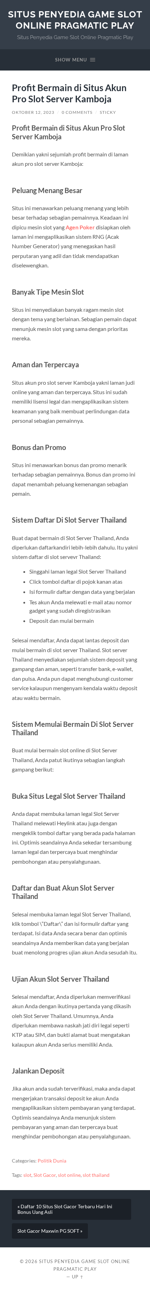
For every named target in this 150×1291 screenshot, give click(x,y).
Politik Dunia (52, 1161)
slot (27, 1175)
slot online (69, 1175)
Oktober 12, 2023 (33, 112)
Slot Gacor (44, 1175)
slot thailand (96, 1175)
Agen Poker (80, 227)
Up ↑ (78, 1276)
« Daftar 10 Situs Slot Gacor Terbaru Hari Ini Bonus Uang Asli (64, 1209)
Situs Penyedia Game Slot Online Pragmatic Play (75, 20)
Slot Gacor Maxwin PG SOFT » (49, 1231)
